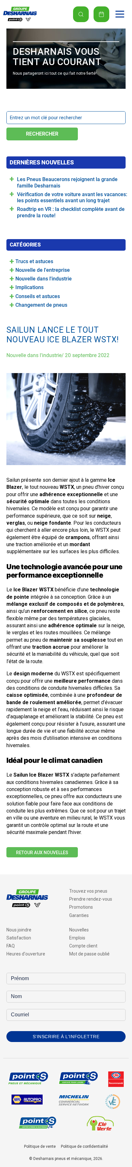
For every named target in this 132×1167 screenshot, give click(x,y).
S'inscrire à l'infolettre (66, 1036)
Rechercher (42, 134)
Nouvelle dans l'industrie (34, 355)
